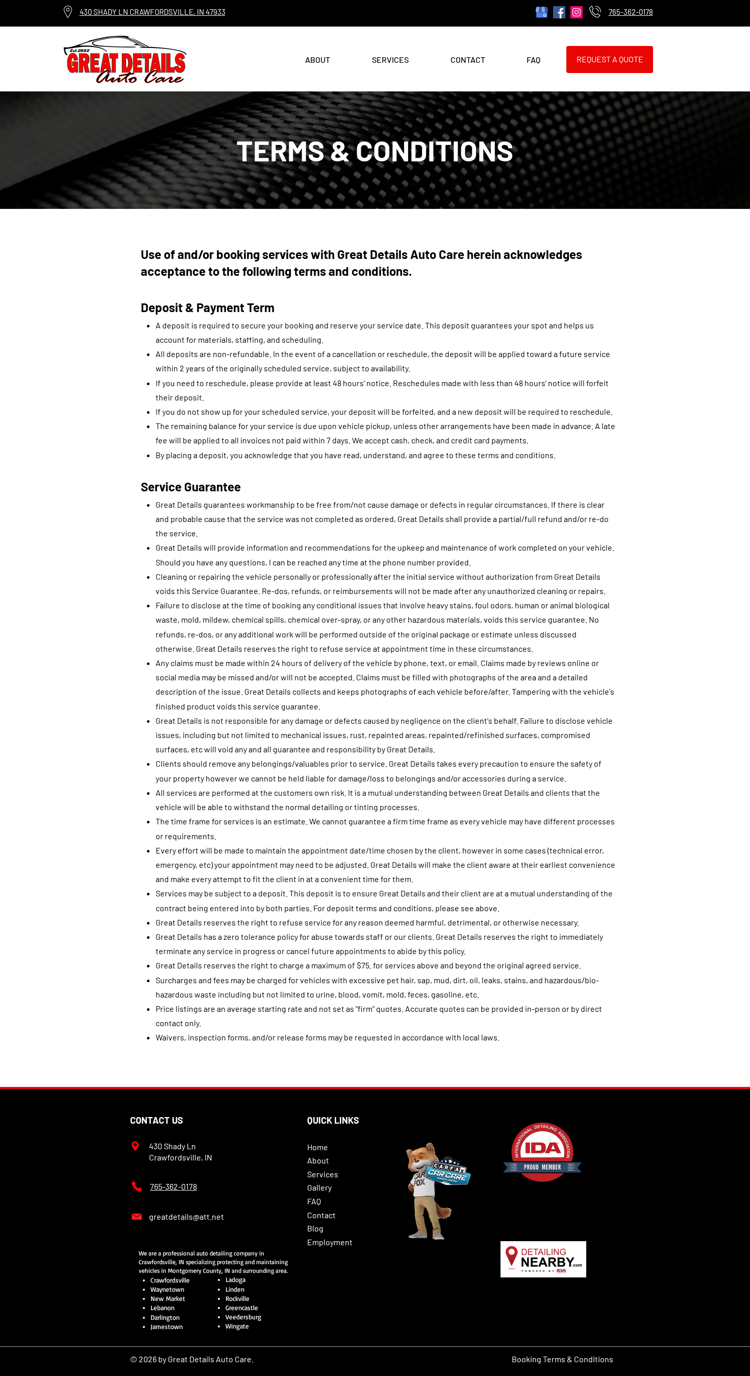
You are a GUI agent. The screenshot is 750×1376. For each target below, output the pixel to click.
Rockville (237, 1298)
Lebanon (162, 1307)
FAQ (314, 1201)
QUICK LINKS (333, 1120)
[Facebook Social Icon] (559, 12)
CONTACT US (156, 1120)
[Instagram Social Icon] (576, 12)
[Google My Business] (542, 12)
